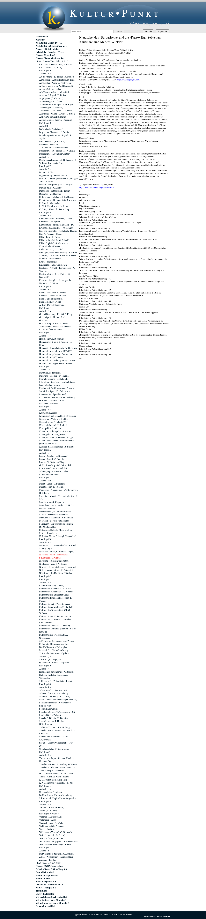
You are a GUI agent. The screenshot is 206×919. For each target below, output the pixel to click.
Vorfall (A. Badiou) (48, 810)
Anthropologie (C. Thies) (50, 101)
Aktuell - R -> (45, 668)
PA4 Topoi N (45, 539)
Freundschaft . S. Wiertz (50, 301)
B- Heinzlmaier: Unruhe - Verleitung (55, 795)
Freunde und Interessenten (51, 298)
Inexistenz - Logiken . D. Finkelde (54, 375)
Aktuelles (40, 39)
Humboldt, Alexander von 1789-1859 (55, 351)
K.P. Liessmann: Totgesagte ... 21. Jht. (56, 782)
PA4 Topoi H (45, 332)
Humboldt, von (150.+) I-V (51, 357)
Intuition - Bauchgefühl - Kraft (52, 394)
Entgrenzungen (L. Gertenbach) (53, 264)
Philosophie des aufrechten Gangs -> (55, 594)
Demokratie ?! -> (46, 172)
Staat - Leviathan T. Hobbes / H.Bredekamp (52, 723)
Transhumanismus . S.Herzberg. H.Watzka (58, 764)
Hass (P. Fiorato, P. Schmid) (51, 338)
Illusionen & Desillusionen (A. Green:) (56, 388)
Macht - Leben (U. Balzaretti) (52, 483)
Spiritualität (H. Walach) (50, 714)
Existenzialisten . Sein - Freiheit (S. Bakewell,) (54, 275)
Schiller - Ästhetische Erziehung (53, 693)
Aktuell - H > (45, 335)
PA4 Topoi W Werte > (49, 813)
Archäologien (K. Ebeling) (51, 107)
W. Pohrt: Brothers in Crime (51, 162)
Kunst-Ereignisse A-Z (46, 881)
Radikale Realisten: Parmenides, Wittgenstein (53, 676)
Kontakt (148, 31)
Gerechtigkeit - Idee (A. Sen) (52, 317)
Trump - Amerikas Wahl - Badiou (54, 776)
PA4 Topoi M (45, 477)
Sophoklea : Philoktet (48, 708)
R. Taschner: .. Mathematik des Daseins (56, 196)
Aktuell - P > (45, 582)
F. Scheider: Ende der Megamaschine (55, 529)
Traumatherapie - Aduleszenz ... (53, 770)
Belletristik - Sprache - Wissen (50, 52)
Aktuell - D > (45, 169)
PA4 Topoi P (45, 579)
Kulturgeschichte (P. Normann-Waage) (56, 437)
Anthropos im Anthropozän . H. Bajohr (56, 104)
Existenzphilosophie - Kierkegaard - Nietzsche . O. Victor (55, 282)
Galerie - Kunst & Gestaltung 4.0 (51, 869)
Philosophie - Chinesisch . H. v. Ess (55, 588)
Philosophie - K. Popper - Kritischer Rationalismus (55, 621)
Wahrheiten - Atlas (47, 819)
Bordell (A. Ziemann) (48, 144)
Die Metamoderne (47, 508)
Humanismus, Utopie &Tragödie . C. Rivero (55, 343)
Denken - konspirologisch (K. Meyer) (55, 184)
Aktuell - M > (45, 480)
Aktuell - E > (45, 215)
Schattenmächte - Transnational (53, 690)
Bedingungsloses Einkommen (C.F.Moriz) (58, 252)
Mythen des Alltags (47, 532)
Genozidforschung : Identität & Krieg (55, 314)
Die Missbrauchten (47, 526)
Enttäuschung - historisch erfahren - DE (56, 224)
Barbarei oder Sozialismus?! (51, 129)
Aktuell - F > (45, 289)
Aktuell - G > (45, 310)
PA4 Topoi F (45, 286)
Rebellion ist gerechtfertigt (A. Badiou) (56, 671)
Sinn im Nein (45, 705)
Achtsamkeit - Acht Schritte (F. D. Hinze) (57, 79)
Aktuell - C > (45, 156)
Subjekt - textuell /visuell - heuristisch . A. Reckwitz (57, 732)
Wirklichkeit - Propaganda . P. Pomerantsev (58, 841)
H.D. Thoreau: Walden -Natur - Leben (56, 773)
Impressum (162, 31)
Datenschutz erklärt (45, 906)
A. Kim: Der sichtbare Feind (51, 304)
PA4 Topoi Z (45, 847)
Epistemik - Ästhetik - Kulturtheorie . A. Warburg (57, 269)
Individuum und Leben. (49, 474)
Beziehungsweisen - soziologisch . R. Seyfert (55, 137)
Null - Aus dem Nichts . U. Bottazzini (56, 569)
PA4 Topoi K (45, 406)
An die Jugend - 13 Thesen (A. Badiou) (56, 76)
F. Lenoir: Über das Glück (51, 329)
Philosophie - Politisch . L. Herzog (54, 625)
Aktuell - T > (45, 754)
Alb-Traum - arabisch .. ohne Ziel (54, 92)
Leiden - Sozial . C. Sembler (51, 458)
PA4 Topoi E (45, 212)
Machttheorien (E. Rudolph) (51, 486)
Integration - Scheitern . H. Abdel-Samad (57, 381)
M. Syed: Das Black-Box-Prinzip (53, 650)
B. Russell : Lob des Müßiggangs (54, 520)
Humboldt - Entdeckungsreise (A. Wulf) (57, 360)
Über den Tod (45, 761)
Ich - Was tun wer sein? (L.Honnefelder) (57, 397)
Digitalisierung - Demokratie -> (53, 175)
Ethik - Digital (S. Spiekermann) (53, 243)
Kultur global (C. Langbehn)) (52, 434)
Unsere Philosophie (45, 893)
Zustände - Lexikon (47, 859)
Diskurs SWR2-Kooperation (49, 866)
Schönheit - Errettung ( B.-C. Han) (54, 696)
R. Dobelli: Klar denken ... (51, 203)
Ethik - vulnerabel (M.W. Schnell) (54, 240)
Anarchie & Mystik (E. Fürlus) (52, 95)
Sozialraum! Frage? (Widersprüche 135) (57, 711)
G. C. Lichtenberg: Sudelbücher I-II (55, 465)
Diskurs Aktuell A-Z (45, 55)
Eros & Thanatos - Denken (51, 233)
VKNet (167, 917)
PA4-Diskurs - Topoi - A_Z (51, 67)
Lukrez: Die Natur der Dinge (52, 462)
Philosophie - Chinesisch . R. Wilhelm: (56, 591)
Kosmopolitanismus (48, 412)
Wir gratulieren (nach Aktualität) (51, 896)
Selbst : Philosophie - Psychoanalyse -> (56, 702)
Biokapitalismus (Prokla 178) (52, 141)
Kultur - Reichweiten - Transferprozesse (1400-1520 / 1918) (56, 442)
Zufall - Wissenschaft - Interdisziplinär (56, 856)
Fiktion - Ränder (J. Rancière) (52, 292)
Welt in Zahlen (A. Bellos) (51, 838)
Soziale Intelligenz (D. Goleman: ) (54, 391)
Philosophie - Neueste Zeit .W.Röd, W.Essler (54, 612)
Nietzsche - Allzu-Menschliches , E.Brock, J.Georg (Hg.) (58, 547)
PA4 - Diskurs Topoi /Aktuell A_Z (52, 61)
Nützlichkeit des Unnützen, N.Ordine (55, 573)
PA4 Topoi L (45, 449)
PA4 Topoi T (45, 751)
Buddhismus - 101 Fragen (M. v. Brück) (57, 150)
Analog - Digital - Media (47, 48)
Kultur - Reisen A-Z (45, 878)
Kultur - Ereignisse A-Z (47, 875)
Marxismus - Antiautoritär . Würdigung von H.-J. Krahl (58, 491)
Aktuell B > (44, 125)
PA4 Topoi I (44, 366)
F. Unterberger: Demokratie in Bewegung (57, 199)
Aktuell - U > (45, 788)
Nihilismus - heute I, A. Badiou (53, 563)
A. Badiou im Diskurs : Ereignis (53, 147)
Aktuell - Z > (45, 850)
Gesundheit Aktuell (45, 872)
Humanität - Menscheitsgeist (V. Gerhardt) (58, 347)
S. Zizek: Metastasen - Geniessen (54, 514)
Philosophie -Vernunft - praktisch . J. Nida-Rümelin (58, 630)
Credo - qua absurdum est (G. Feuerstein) (57, 159)
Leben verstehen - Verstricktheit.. (53, 468)
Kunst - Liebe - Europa (49, 246)
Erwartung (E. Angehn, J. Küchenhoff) (56, 227)
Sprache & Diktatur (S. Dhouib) (53, 717)
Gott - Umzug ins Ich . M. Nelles (53, 323)
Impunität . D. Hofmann (50, 372)
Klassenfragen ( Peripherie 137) (53, 421)
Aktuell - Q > (45, 656)
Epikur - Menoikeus (48, 261)
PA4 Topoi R (45, 665)
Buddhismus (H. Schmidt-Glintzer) (54, 153)
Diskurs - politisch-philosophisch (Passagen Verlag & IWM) (58, 180)
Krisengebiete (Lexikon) (50, 428)
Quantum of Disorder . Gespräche (54, 662)
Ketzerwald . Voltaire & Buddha (53, 418)
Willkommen (42, 36)
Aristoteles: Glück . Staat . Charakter (55, 110)
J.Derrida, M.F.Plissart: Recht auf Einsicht (57, 255)
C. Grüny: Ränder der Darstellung (54, 209)
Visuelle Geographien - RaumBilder (55, 326)
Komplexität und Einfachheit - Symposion (57, 415)
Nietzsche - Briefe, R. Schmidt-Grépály (56, 551)
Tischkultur (41, 890)
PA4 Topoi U (45, 785)
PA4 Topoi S (45, 684)
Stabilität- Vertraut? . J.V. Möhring (54, 727)
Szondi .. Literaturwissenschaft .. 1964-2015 (56, 744)
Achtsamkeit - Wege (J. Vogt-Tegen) (55, 82)
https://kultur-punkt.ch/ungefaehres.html (96, 187)
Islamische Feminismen (49, 384)
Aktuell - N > (45, 542)
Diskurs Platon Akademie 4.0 (49, 58)
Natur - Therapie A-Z (46, 887)
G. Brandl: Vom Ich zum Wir (52, 400)
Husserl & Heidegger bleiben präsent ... (56, 363)
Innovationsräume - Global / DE (53, 378)
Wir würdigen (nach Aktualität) (51, 899)
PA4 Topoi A (45, 70)
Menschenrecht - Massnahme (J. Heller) (56, 505)
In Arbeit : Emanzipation (50, 258)
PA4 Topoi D (45, 166)
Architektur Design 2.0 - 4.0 (49, 42)
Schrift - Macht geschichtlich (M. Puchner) (58, 699)
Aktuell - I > (44, 369)
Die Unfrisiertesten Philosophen (53, 647)
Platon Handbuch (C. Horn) (51, 585)
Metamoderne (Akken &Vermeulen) (55, 511)
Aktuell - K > (45, 409)
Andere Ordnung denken (50, 88)
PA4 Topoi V (45, 801)
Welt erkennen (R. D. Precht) (52, 835)
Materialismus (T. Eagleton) (51, 502)
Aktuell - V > (45, 804)
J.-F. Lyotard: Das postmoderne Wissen (56, 640)
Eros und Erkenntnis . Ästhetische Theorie (58, 230)
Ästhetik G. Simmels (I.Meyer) (52, 116)
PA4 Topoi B (45, 122)
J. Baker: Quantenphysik (50, 659)
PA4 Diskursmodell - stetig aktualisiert (56, 64)
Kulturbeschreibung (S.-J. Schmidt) (54, 431)
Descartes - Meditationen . (50, 193)
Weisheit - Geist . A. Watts (51, 822)
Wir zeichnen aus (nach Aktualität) (52, 903)
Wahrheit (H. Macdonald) (50, 816)
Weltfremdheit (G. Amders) (51, 825)
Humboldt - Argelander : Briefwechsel (56, 354)
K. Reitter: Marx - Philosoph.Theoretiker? (57, 536)
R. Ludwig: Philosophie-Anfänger (54, 643)
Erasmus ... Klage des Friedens (53, 295)
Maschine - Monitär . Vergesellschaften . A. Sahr (58, 497)
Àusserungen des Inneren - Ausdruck (55, 119)
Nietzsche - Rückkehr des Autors (54, 560)
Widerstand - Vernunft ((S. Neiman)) (55, 832)
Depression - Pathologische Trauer (54, 190)
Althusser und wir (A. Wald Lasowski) (56, 85)
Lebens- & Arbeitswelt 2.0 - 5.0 (50, 884)
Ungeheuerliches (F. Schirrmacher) (54, 748)
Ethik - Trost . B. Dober (49, 236)
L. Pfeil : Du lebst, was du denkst (54, 206)
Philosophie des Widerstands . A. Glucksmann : (54, 636)
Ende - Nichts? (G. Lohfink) (51, 249)
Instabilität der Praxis (48, 403)
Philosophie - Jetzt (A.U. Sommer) (54, 603)
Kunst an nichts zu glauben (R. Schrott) (56, 446)
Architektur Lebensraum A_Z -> (51, 45)
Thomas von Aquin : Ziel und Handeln (56, 758)
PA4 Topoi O (45, 576)
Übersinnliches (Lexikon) (50, 791)
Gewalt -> (43, 320)
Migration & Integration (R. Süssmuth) (56, 517)
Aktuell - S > (45, 687)
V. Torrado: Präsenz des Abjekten (54, 653)
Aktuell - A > (45, 73)
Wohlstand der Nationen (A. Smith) (55, 844)
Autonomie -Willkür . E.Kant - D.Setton (57, 113)
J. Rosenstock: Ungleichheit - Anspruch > (57, 798)
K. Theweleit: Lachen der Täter (53, 779)
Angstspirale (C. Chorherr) (51, 98)
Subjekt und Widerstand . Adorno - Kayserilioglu (54, 738)
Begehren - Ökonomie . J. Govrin (54, 132)
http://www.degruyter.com (128, 79)
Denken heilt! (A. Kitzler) (50, 187)
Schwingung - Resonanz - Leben (53, 471)
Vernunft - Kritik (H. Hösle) (51, 807)
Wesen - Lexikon (46, 828)
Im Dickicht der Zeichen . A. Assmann (56, 853)
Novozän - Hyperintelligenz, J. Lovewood (57, 566)
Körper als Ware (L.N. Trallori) (53, 425)
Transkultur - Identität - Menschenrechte (57, 767)
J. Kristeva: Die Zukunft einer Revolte (56, 680)
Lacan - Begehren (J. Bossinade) (53, 455)
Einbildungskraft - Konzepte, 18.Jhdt (55, 218)
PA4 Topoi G (45, 307)
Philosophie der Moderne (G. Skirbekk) (56, 606)
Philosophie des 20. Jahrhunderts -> (55, 616)
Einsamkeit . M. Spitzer (49, 221)
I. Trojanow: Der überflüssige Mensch (56, 523)
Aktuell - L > (45, 452)
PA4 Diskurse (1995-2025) (49, 862)
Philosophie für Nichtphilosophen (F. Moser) (55, 599)
